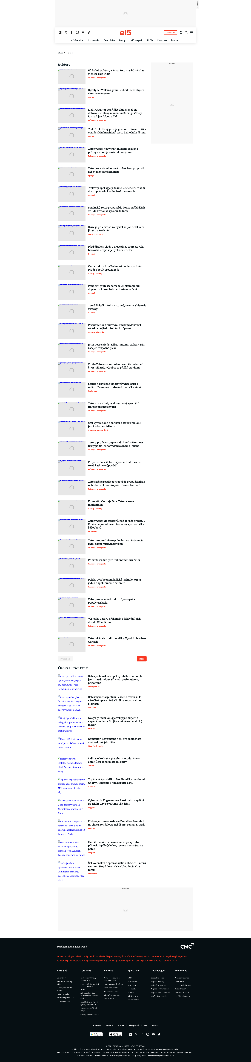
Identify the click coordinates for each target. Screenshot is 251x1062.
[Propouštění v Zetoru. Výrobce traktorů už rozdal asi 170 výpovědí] (71, 468)
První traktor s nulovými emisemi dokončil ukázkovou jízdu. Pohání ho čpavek (114, 326)
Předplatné (134, 1025)
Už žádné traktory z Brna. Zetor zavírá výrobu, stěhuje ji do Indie (116, 72)
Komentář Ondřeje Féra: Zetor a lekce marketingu (111, 503)
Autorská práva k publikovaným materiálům (74, 1052)
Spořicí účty (179, 981)
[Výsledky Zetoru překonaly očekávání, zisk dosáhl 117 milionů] (71, 624)
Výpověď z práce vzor (112, 995)
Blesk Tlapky (82, 956)
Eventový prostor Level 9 (129, 960)
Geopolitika (109, 40)
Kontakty (97, 1025)
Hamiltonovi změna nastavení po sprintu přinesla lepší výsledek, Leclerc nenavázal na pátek (115, 845)
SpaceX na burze (157, 978)
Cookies (172, 1052)
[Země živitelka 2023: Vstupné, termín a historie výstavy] (71, 311)
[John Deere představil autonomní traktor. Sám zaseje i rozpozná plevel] (71, 350)
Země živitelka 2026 (182, 996)
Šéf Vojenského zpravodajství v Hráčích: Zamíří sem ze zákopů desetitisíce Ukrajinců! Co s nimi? (117, 866)
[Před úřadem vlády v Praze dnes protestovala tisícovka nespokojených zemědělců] (71, 252)
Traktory (70, 53)
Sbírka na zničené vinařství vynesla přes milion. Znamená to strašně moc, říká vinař (114, 385)
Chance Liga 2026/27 (153, 960)
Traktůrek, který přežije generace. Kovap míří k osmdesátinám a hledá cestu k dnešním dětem (117, 131)
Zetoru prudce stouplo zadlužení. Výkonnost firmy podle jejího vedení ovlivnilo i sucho (115, 444)
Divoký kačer (109, 999)
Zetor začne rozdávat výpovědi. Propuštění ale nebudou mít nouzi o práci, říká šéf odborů (116, 483)
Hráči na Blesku (97, 956)
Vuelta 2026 (171, 960)
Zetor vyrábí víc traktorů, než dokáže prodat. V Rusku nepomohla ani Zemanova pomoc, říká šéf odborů (116, 524)
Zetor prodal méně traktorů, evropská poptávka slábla (111, 601)
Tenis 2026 (132, 989)
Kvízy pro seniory (63, 994)
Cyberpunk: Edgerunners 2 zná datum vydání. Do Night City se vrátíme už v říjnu (116, 802)
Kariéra (155, 1025)
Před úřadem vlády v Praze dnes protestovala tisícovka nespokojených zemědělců (116, 248)
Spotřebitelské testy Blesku (136, 956)
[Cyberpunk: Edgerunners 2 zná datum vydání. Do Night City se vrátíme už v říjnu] (71, 807)
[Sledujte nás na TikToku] (89, 32)
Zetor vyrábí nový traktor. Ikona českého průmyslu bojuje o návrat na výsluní (113, 150)
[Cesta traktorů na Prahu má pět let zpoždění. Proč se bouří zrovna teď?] (71, 272)
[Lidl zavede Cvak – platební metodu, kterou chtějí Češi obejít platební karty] (71, 765)
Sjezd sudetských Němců (113, 984)
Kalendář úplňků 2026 (65, 998)
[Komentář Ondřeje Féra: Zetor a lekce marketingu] (71, 507)
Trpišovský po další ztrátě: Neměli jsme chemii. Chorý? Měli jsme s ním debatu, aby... (117, 781)
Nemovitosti (158, 956)
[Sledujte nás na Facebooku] (72, 32)
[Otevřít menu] (191, 32)
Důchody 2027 (180, 989)
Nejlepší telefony (157, 981)
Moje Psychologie (65, 956)
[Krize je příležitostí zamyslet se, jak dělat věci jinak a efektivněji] (71, 233)
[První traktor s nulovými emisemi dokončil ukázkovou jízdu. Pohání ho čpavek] (71, 331)
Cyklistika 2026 (133, 1000)
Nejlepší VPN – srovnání (160, 992)
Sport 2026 (134, 970)
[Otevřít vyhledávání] (186, 32)
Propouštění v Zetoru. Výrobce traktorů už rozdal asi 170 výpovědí (114, 464)
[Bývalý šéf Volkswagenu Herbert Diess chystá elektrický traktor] (71, 96)
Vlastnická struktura (85, 1055)
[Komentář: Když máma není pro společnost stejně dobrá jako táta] (71, 745)
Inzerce (121, 1025)
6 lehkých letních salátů (90, 1014)
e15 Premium (77, 40)
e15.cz (60, 53)
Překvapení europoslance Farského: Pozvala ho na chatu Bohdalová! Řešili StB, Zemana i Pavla (117, 823)
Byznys (122, 40)
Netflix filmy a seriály (159, 996)
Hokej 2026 (132, 985)
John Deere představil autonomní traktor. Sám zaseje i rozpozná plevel (116, 346)
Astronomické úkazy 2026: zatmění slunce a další (89, 995)
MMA (130, 978)
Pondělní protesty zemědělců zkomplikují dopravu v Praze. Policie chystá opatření (114, 287)
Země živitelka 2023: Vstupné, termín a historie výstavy (117, 307)
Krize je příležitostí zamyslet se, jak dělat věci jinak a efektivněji (116, 228)
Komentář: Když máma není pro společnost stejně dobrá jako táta (114, 740)
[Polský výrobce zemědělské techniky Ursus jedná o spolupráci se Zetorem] (71, 585)
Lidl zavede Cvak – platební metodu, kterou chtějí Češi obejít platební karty (114, 760)
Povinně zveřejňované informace (161, 1055)
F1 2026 (130, 992)
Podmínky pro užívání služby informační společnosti (113, 1052)
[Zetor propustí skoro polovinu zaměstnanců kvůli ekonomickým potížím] (71, 546)
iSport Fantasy (114, 956)
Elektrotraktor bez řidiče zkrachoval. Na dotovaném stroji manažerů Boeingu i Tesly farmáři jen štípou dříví (115, 113)
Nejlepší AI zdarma (158, 985)
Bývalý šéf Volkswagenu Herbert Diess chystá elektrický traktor (116, 92)
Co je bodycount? (64, 1001)
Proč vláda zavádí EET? (112, 988)
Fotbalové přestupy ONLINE (102, 960)
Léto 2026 (86, 970)
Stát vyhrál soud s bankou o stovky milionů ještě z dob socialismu (114, 424)
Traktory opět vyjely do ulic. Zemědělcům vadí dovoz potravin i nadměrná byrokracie (116, 189)
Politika (108, 970)
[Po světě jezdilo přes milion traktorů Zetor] (71, 566)
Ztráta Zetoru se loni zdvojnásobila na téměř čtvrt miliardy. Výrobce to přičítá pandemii (115, 366)
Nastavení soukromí (184, 1052)
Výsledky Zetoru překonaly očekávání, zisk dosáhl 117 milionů (114, 620)
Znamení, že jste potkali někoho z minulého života (90, 986)
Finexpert (162, 40)
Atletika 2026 (133, 996)
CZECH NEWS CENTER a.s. (135, 1046)
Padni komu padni (111, 991)
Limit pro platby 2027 (183, 985)
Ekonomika (93, 40)
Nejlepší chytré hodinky (160, 989)
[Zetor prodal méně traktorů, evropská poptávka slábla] (71, 605)
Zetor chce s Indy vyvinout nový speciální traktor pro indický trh (113, 405)
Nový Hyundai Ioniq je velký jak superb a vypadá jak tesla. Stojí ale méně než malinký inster (115, 721)
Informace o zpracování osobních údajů (151, 1052)
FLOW (150, 40)
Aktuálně (62, 970)
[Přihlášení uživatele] (181, 32)
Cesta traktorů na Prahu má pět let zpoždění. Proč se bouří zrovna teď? (115, 268)
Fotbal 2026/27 (133, 981)
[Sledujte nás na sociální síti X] (66, 32)
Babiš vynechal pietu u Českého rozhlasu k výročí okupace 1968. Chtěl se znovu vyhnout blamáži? (116, 700)
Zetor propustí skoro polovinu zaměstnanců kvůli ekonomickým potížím (115, 542)
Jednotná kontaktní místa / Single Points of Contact (115, 1055)
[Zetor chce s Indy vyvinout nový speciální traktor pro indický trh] (71, 409)
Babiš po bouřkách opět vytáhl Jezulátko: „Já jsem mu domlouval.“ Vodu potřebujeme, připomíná (115, 679)
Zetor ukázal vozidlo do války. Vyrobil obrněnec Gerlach (117, 640)
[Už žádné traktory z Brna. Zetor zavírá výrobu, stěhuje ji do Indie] (71, 76)
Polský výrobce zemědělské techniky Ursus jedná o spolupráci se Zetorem (114, 581)
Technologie (158, 970)
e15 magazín (137, 40)
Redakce (109, 1025)
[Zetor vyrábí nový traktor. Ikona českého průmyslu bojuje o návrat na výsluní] (71, 154)
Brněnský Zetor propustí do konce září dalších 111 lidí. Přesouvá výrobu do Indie (116, 209)
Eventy (174, 40)
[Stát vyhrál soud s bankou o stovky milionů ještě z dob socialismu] (71, 429)
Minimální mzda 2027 (183, 992)
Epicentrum (61, 978)
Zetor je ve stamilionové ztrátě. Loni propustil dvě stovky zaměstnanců (116, 170)
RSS (145, 1025)
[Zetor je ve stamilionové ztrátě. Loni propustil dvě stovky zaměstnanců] (71, 174)
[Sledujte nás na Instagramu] (77, 32)
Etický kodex (141, 1055)
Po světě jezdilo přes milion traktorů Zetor (114, 560)
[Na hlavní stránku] (125, 32)
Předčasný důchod (182, 978)
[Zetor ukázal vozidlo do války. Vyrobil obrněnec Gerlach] (71, 644)
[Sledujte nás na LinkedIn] (60, 32)
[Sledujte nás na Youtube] (83, 32)
